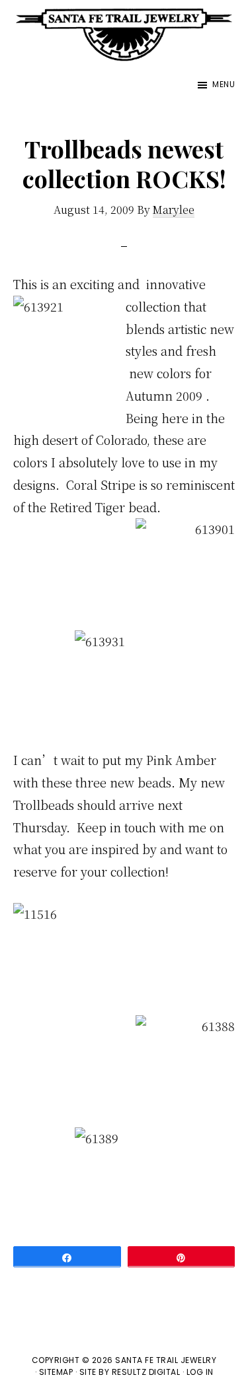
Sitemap (56, 1372)
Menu (223, 84)
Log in (200, 1372)
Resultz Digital (146, 1372)
